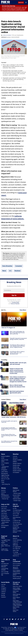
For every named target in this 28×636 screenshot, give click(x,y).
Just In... (3, 310)
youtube (12, 619)
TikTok (2, 586)
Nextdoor (3, 597)
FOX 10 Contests (17, 563)
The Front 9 (16, 515)
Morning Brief (4, 473)
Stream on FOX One (16, 583)
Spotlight (3, 527)
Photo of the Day (17, 576)
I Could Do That (17, 520)
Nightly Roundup (5, 475)
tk (15, 619)
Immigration (4, 469)
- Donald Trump (17, 500)
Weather (16, 454)
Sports (2, 480)
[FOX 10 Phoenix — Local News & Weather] (5, 2)
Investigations (4, 517)
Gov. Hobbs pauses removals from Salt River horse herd (9, 441)
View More (23, 310)
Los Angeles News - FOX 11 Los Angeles (5, 541)
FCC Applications (17, 546)
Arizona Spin (4, 506)
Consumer (18, 266)
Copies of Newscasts (15, 544)
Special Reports (5, 525)
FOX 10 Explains (5, 463)
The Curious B (16, 512)
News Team (16, 550)
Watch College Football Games (17, 588)
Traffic (2, 482)
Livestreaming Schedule (4, 569)
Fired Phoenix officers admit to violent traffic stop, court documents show (17, 353)
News (4, 271)
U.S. (10, 271)
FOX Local (14, 35)
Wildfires (15, 461)
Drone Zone (4, 515)
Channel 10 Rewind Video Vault (5, 510)
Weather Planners (17, 463)
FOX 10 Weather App (5, 574)
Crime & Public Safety (4, 460)
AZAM (2, 458)
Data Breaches (20, 35)
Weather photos (17, 578)
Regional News (4, 537)
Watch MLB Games (16, 591)
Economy (3, 492)
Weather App (16, 467)
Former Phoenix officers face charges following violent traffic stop (9, 435)
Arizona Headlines (5, 456)
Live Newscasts (5, 563)
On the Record (16, 522)
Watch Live (21, 2)
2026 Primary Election (16, 490)
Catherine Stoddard (7, 35)
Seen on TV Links (5, 478)
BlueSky (3, 595)
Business (17, 271)
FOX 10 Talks (16, 513)
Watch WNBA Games (16, 607)
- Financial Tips (4, 498)
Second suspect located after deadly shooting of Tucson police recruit (9, 429)
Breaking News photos (16, 574)
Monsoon (15, 458)
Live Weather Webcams (4, 566)
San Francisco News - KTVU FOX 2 (5, 546)
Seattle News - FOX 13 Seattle (4, 549)
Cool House (4, 513)
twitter (7, 619)
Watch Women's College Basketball (17, 604)
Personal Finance (5, 497)
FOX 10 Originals (16, 505)
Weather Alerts (16, 465)
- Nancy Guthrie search (5, 523)
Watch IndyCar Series (16, 598)
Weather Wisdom (17, 470)
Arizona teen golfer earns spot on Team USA (9, 421)
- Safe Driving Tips (5, 484)
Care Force (3, 508)
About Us (16, 536)
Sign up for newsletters (15, 567)
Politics (15, 488)
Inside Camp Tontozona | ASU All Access (14, 417)
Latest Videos (5, 399)
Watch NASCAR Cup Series (16, 595)
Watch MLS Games (15, 610)
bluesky (18, 619)
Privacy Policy (15, 302)
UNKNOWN (16, 526)
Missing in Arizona (5, 520)
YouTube (3, 584)
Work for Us (16, 555)
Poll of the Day (4, 477)
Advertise (15, 538)
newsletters (24, 619)
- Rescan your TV (17, 554)
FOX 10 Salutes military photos (16, 571)
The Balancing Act (17, 510)
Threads (3, 593)
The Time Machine (17, 524)
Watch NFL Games (17, 586)
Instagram (3, 588)
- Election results (17, 493)
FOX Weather (16, 472)
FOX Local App (4, 571)
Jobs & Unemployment (5, 494)
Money (3, 488)
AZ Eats (15, 508)
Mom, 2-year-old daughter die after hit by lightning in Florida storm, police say (17, 332)
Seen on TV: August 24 (8, 327)
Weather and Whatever (16, 528)
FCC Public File (16, 548)
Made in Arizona (5, 518)
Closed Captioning (17, 540)
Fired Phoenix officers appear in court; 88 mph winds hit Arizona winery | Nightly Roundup (17, 346)
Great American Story (16, 518)
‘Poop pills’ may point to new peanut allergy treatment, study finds (18, 339)
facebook (4, 619)
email (21, 619)
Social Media (5, 582)
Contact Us (15, 541)
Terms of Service (15, 303)
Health (2, 464)
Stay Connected (16, 560)
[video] (14, 408)
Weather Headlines (17, 460)
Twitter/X (3, 591)
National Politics (17, 498)
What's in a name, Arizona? (17, 531)
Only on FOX (5, 504)
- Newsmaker (16, 497)
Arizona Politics (16, 495)
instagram (10, 619)
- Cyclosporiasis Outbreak (5, 467)
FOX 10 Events (16, 565)
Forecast (15, 456)
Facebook (3, 590)
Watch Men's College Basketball (17, 601)
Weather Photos (17, 469)
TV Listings (15, 552)
